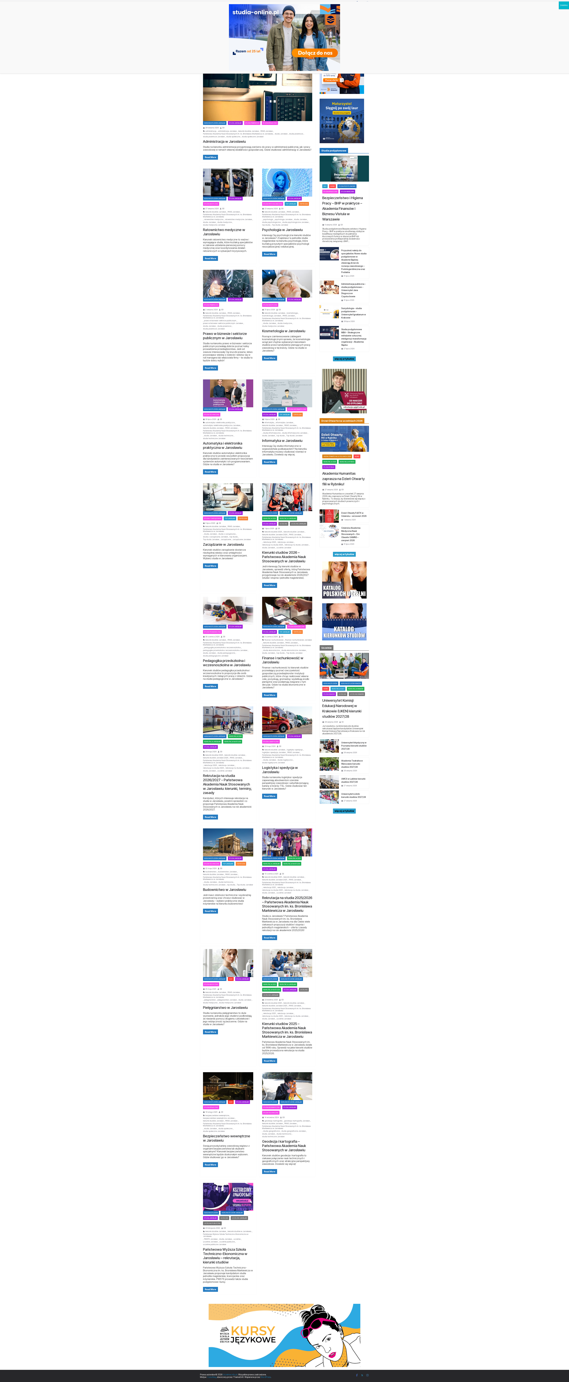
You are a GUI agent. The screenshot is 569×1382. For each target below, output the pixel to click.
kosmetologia (292, 313)
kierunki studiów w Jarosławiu (239, 1231)
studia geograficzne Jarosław (293, 1131)
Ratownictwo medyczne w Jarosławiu (224, 232)
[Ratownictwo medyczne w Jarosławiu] (228, 182)
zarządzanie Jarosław (242, 539)
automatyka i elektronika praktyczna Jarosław (221, 425)
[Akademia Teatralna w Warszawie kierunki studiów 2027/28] (329, 765)
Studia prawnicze (252, 123)
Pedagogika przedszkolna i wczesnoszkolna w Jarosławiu (227, 663)
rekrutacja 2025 (294, 858)
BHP (324, 186)
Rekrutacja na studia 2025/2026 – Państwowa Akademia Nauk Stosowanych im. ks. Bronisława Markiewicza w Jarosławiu (287, 904)
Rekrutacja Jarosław (288, 518)
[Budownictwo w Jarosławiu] (228, 842)
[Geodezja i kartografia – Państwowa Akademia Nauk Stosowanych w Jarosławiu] (287, 1086)
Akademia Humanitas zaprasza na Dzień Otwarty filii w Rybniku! (343, 478)
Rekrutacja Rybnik (347, 462)
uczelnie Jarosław (283, 548)
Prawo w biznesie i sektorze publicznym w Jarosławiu (225, 335)
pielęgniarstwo (210, 1000)
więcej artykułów (344, 358)
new (230, 979)
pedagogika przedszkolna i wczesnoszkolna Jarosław (225, 650)
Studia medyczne (211, 204)
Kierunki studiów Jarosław (214, 123)
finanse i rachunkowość (273, 640)
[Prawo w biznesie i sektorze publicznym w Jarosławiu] (228, 284)
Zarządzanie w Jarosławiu (223, 544)
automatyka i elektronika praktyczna (220, 423)
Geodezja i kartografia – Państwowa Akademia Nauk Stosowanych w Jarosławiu (284, 1145)
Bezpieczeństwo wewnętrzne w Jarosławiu (226, 1138)
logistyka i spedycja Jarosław (274, 752)
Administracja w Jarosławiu (224, 141)
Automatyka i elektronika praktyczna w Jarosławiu (222, 445)
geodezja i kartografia (273, 1121)
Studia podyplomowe (347, 186)
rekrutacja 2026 (269, 518)
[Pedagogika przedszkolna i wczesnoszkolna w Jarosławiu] (228, 611)
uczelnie (237, 1239)
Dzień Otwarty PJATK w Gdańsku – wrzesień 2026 (354, 514)
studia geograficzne (271, 1131)
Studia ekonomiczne (296, 626)
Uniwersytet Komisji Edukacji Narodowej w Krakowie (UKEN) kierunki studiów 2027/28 (341, 708)
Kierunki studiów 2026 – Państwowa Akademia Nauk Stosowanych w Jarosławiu (284, 556)
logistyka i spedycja (295, 750)
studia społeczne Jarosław (252, 137)
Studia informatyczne (297, 409)
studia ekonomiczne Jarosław (293, 650)
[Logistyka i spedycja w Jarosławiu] (287, 720)
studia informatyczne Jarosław (294, 433)
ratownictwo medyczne (213, 219)
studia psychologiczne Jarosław (295, 222)
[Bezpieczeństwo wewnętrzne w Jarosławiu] (228, 1086)
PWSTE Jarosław (211, 1239)
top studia (266, 225)
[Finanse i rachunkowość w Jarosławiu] (287, 611)
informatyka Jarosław (284, 423)
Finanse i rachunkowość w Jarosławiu (282, 660)
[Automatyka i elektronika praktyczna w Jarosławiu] (228, 393)
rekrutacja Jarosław (285, 542)
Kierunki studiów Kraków (351, 683)
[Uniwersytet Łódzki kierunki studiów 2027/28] (329, 797)
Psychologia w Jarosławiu (282, 230)
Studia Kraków (329, 694)
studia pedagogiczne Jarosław (215, 656)
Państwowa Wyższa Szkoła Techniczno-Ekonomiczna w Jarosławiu (225, 1235)
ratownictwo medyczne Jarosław (238, 219)
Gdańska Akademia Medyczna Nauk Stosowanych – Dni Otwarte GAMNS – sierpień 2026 (350, 534)
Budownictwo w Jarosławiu (224, 889)
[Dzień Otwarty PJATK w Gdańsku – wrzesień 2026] (329, 516)
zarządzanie (226, 539)
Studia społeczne (270, 123)
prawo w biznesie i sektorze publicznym (220, 321)
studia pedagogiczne (226, 653)
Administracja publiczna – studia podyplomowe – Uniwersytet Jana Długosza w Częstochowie (353, 290)
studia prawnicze (296, 134)
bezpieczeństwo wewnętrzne (217, 1115)
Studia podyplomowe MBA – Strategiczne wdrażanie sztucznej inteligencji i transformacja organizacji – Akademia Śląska (353, 337)
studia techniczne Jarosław (214, 438)
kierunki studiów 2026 (273, 532)
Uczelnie (283, 524)
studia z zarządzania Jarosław (215, 537)
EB (223, 128)
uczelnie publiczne (227, 1242)
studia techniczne (225, 436)
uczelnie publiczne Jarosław (214, 1244)
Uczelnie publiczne (212, 1223)
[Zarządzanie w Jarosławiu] (228, 497)
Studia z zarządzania (212, 518)
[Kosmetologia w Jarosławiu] (287, 284)
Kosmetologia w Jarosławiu (283, 331)
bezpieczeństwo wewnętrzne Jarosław (218, 1118)
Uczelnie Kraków (357, 694)
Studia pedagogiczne (212, 632)
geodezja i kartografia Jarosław (297, 1121)
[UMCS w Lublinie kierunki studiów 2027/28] (329, 782)
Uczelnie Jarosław (298, 524)
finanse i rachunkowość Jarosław (298, 640)
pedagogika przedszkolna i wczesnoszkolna (222, 647)
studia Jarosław (281, 134)
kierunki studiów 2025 (273, 877)
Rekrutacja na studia (232, 741)
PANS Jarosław (266, 131)
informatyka (269, 423)
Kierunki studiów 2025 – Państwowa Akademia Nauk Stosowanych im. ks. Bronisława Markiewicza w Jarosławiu (287, 1030)
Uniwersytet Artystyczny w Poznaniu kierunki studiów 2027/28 (354, 745)
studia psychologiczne (271, 222)
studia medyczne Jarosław (214, 225)
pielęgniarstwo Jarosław (227, 1000)
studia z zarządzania (227, 534)
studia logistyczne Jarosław (273, 763)
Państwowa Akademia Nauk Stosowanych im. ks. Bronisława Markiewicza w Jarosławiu (238, 134)
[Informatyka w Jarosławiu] (287, 393)
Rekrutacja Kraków (355, 689)
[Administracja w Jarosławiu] (257, 90)
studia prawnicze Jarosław (214, 137)
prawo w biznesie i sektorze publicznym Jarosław (223, 323)
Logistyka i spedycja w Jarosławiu (280, 769)
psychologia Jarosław (283, 219)
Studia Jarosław (235, 123)
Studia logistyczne (271, 741)
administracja (210, 131)
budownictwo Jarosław (227, 872)
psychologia (268, 219)
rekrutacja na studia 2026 (272, 545)
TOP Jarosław (291, 204)
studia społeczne (233, 137)
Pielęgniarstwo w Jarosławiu (225, 1007)
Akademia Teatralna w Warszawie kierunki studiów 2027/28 (352, 763)
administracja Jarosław (227, 131)
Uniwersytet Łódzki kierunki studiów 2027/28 (353, 795)
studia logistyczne (285, 760)
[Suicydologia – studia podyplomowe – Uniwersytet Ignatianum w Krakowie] (329, 314)
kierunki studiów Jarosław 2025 (274, 880)
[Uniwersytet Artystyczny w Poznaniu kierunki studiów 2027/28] (329, 747)
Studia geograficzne (271, 1107)
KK (343, 722)
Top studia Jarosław (280, 225)
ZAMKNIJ (564, 5)
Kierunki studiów (270, 513)
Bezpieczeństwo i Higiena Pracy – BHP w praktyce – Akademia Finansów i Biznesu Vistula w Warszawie (342, 208)
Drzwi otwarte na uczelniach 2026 (337, 456)
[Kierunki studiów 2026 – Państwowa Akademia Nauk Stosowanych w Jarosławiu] (287, 497)
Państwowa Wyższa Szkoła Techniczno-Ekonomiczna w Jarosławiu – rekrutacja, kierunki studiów (225, 1255)
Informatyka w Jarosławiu (282, 440)
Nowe (332, 186)
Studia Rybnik (328, 467)
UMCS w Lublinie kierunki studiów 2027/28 (353, 780)
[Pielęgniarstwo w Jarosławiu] (228, 963)
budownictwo (210, 872)
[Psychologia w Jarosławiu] (287, 182)
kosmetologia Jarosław (271, 316)
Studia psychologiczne (272, 204)
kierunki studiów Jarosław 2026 (274, 535)
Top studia (304, 204)
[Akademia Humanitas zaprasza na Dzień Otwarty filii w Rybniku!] (344, 439)
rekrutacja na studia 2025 (272, 890)
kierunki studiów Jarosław (248, 131)
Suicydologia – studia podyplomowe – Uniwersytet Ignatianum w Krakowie (353, 313)
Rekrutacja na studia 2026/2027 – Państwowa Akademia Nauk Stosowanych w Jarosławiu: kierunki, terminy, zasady (227, 784)
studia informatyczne (271, 433)
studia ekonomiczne (271, 650)
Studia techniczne (211, 414)
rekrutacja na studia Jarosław (296, 545)
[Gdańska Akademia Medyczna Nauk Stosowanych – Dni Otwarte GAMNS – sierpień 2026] (329, 536)
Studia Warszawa (347, 191)
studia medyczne (224, 222)
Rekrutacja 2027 (338, 689)
